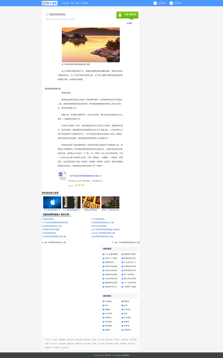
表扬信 (126, 322)
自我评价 (127, 330)
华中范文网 (100, 340)
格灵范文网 (133, 340)
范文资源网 (62, 344)
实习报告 (127, 318)
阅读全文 (66, 19)
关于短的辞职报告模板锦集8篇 (55, 222)
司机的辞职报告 (49, 233)
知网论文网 (109, 340)
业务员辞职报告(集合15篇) (102, 236)
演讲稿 (107, 330)
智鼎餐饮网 (123, 344)
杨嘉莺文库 (70, 344)
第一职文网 (101, 344)
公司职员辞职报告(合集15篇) (54, 236)
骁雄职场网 (109, 344)
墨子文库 (107, 355)
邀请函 (107, 309)
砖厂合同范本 (129, 274)
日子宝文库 (53, 344)
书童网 (94, 340)
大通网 (47, 344)
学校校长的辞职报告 (51, 229)
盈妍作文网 (87, 340)
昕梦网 (116, 344)
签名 (125, 313)
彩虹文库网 (87, 344)
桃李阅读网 (124, 340)
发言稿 (126, 326)
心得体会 (108, 301)
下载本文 (72, 19)
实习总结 (108, 313)
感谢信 (126, 301)
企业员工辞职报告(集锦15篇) (103, 233)
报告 (77, 3)
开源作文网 (70, 340)
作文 (106, 305)
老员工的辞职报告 (99, 226)
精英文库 (117, 340)
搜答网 (94, 344)
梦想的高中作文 (130, 258)
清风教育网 (48, 347)
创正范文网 (64, 347)
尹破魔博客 (61, 340)
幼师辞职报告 (48, 219)
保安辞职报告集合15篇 (52, 226)
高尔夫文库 (131, 344)
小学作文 (127, 309)
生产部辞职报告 (98, 219)
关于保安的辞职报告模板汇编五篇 (106, 229)
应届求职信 (109, 262)
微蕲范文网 (78, 344)
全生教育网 (56, 347)
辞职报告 (84, 3)
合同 (125, 305)
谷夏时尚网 (78, 340)
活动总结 (108, 322)
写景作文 (108, 318)
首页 (72, 3)
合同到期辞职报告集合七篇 (103, 222)
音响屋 (55, 340)
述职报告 (108, 326)
